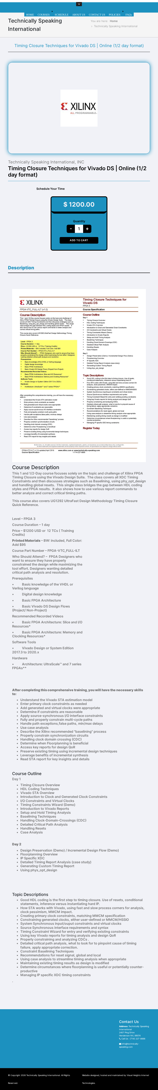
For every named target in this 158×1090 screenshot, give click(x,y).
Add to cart (79, 240)
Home (114, 21)
